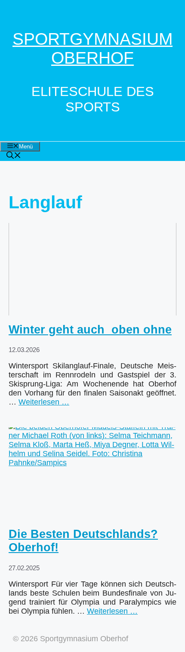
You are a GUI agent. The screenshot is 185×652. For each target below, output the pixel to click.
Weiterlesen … (43, 402)
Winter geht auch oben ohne (90, 329)
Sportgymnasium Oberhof (92, 48)
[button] (14, 156)
